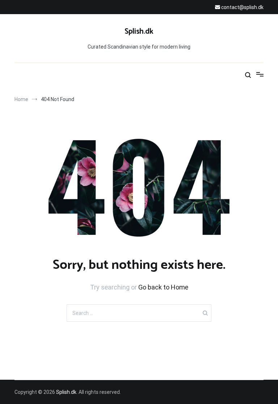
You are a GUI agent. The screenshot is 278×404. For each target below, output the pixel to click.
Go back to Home (163, 287)
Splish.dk (139, 31)
